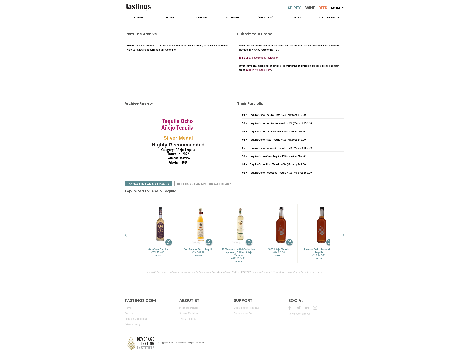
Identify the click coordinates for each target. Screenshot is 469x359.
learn (170, 17)
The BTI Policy (187, 318)
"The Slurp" (265, 17)
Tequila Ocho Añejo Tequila (268, 156)
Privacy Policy (133, 324)
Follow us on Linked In (309, 307)
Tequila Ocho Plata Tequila (268, 139)
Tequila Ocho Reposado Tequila (271, 147)
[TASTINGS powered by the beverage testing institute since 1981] (138, 9)
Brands (129, 313)
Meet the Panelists (190, 307)
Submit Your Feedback (247, 307)
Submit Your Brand (245, 313)
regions (201, 17)
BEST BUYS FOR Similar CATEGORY (204, 184)
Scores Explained (189, 313)
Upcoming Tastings (317, 307)
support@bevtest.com (258, 69)
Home (128, 307)
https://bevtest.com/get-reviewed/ (258, 57)
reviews (138, 17)
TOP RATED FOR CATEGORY (148, 184)
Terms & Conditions (136, 318)
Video (297, 17)
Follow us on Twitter (301, 307)
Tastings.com (180, 342)
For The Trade (329, 17)
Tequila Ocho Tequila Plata (268, 114)
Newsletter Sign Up (299, 313)
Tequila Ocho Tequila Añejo (268, 131)
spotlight (233, 17)
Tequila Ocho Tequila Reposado (271, 123)
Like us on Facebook (292, 307)
